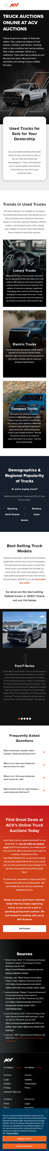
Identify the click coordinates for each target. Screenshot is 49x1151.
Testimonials (30, 1083)
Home (6, 1103)
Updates (28, 1079)
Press (27, 1087)
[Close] (46, 1112)
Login (31, 5)
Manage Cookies (24, 1139)
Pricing (7, 1087)
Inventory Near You (12, 1092)
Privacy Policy (12, 1133)
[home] (15, 5)
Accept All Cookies (24, 1146)
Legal (27, 1103)
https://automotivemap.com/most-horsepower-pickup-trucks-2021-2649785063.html (24, 1005)
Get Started (41, 5)
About (6, 1107)
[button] (19, 719)
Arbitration (29, 1107)
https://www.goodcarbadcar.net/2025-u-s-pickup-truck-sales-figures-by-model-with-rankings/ (25, 1027)
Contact (7, 1083)
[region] (24, 1129)
